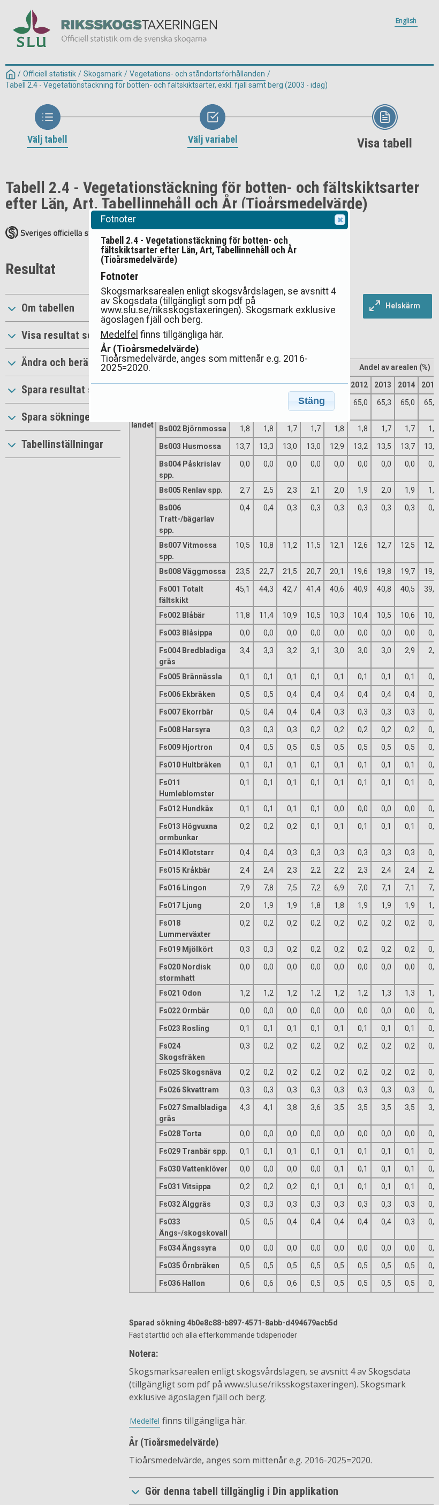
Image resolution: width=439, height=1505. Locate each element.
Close (340, 219)
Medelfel (119, 334)
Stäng (311, 400)
